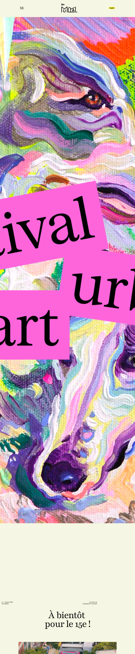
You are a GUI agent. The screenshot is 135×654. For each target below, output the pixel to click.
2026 (22, 9)
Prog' (22, 7)
